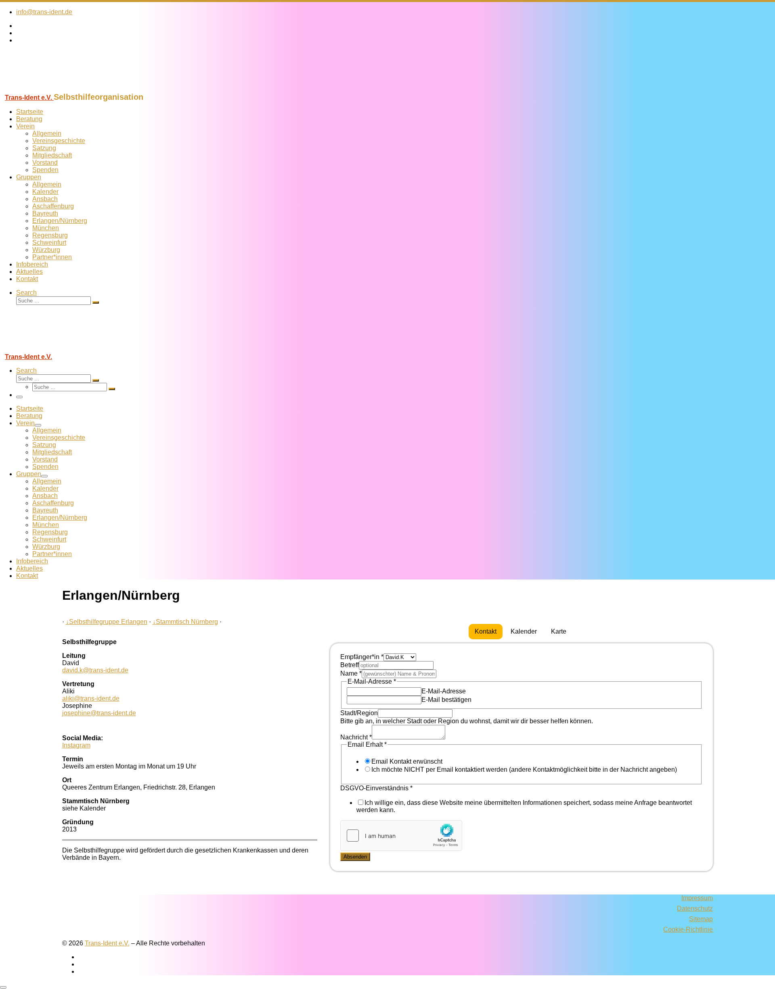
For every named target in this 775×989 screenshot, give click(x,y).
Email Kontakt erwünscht (406, 761)
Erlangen (133, 621)
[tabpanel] (521, 757)
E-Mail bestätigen (446, 699)
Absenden (355, 857)
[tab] (486, 631)
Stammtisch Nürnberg (185, 621)
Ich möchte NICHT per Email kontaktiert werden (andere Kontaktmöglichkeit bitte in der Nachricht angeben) (524, 769)
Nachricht (356, 737)
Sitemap (701, 919)
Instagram (76, 745)
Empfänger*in (361, 656)
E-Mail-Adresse (443, 691)
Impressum (697, 898)
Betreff (349, 664)
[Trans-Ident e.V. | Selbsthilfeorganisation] (50, 88)
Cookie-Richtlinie (688, 929)
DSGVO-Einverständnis (376, 788)
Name (351, 673)
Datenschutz (695, 908)
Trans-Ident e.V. (107, 943)
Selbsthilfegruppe (92, 621)
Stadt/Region (359, 713)
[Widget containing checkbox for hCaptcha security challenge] (401, 835)
